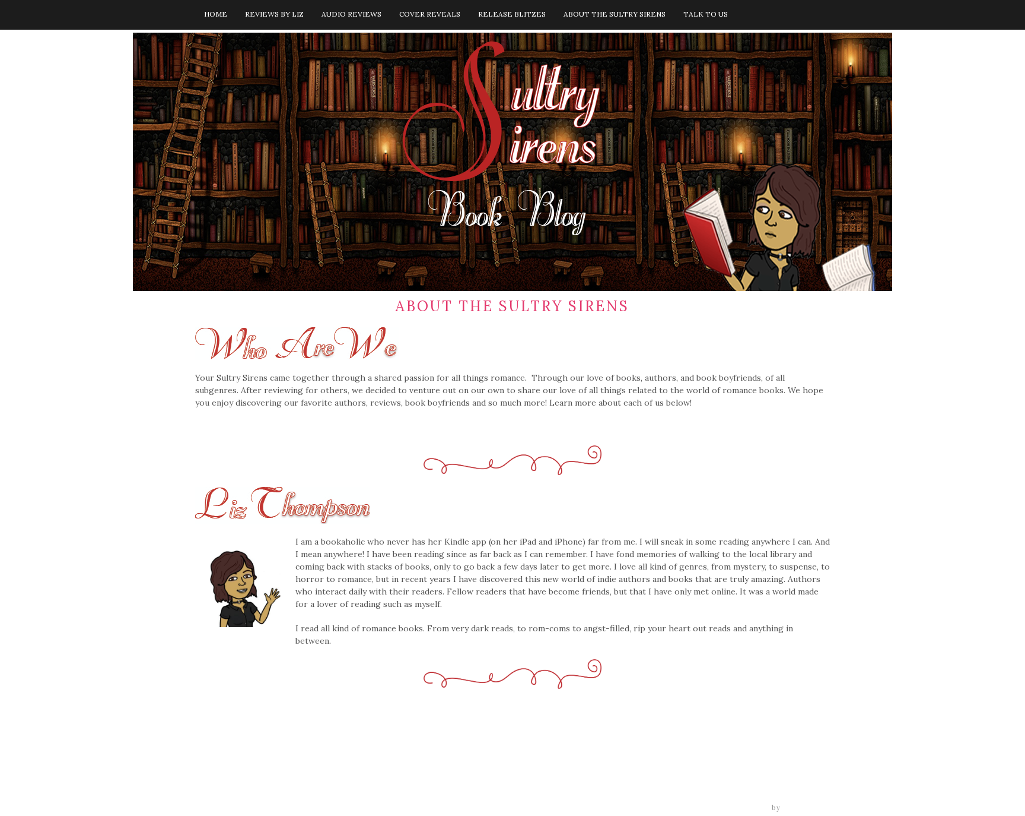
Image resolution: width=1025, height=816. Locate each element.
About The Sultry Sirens (615, 14)
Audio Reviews (351, 14)
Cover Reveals (429, 14)
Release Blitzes (512, 14)
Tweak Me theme (735, 808)
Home (215, 14)
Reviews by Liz (274, 14)
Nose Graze (807, 808)
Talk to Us (705, 14)
